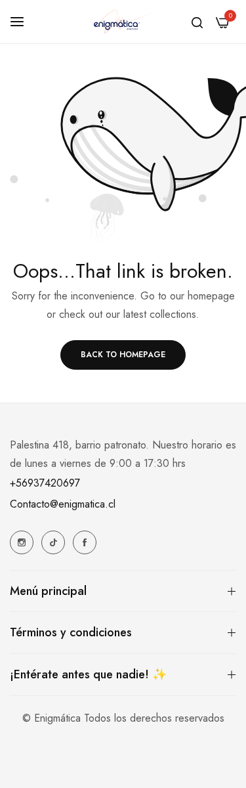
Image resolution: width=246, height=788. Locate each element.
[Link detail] (21, 542)
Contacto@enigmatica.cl (62, 504)
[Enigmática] (123, 21)
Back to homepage (123, 355)
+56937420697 (45, 483)
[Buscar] (197, 21)
